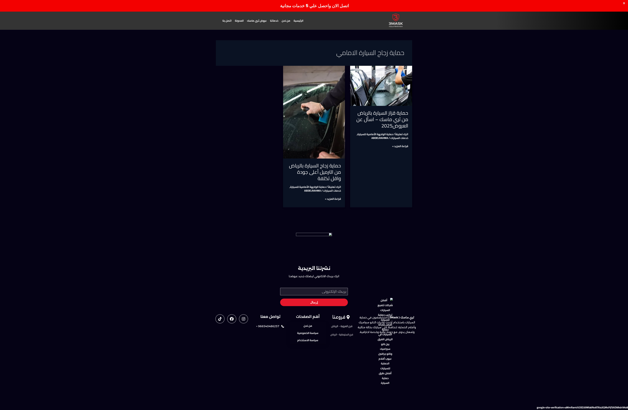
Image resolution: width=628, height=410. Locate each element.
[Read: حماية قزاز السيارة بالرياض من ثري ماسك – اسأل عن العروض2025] (381, 86)
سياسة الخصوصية (307, 332)
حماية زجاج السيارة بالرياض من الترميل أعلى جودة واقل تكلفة (315, 172)
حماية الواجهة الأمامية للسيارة (375, 134)
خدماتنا (274, 20)
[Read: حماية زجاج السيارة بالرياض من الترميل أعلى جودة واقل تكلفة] (314, 112)
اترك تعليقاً (401, 134)
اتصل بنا (227, 20)
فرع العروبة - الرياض (341, 326)
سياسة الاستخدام (307, 340)
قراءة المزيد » (400, 146)
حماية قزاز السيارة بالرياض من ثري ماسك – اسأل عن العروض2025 (382, 119)
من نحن (286, 20)
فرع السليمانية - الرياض (341, 334)
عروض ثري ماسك (257, 20)
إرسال (314, 302)
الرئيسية (298, 20)
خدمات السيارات (399, 137)
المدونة (239, 20)
